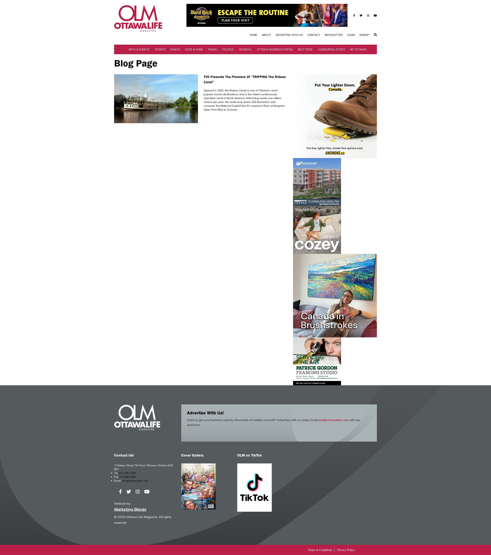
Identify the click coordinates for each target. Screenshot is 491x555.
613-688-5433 (127, 473)
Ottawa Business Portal (275, 49)
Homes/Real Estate (331, 49)
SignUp (364, 35)
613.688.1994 (127, 477)
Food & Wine (194, 49)
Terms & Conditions (320, 550)
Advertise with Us (289, 35)
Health (175, 49)
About (266, 35)
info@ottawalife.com (333, 420)
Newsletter (334, 35)
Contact (313, 35)
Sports (160, 49)
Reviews (245, 49)
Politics (228, 49)
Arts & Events (139, 49)
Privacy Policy (346, 550)
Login (351, 35)
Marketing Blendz (130, 509)
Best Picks (305, 49)
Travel (212, 49)
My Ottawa (358, 49)
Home (253, 35)
